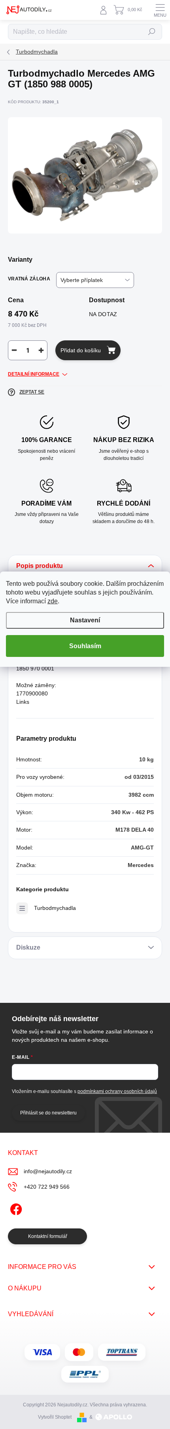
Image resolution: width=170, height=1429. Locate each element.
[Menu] (160, 10)
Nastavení (85, 620)
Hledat (152, 32)
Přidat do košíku (80, 350)
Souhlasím (85, 646)
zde (52, 601)
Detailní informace (33, 374)
